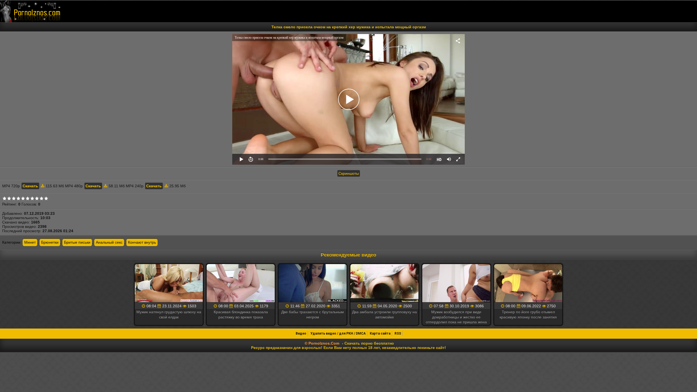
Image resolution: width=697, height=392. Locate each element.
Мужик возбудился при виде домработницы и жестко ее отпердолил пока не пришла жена (456, 317)
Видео (301, 333)
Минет (30, 242)
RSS (398, 333)
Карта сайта (380, 333)
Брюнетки (50, 242)
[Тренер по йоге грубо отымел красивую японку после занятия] (528, 283)
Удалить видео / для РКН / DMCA (338, 333)
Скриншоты (348, 173)
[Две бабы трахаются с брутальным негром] (313, 283)
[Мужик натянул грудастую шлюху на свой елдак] (169, 283)
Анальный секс (109, 242)
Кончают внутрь (142, 242)
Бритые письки (77, 242)
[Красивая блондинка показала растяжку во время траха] (241, 283)
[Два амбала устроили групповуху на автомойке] (384, 283)
